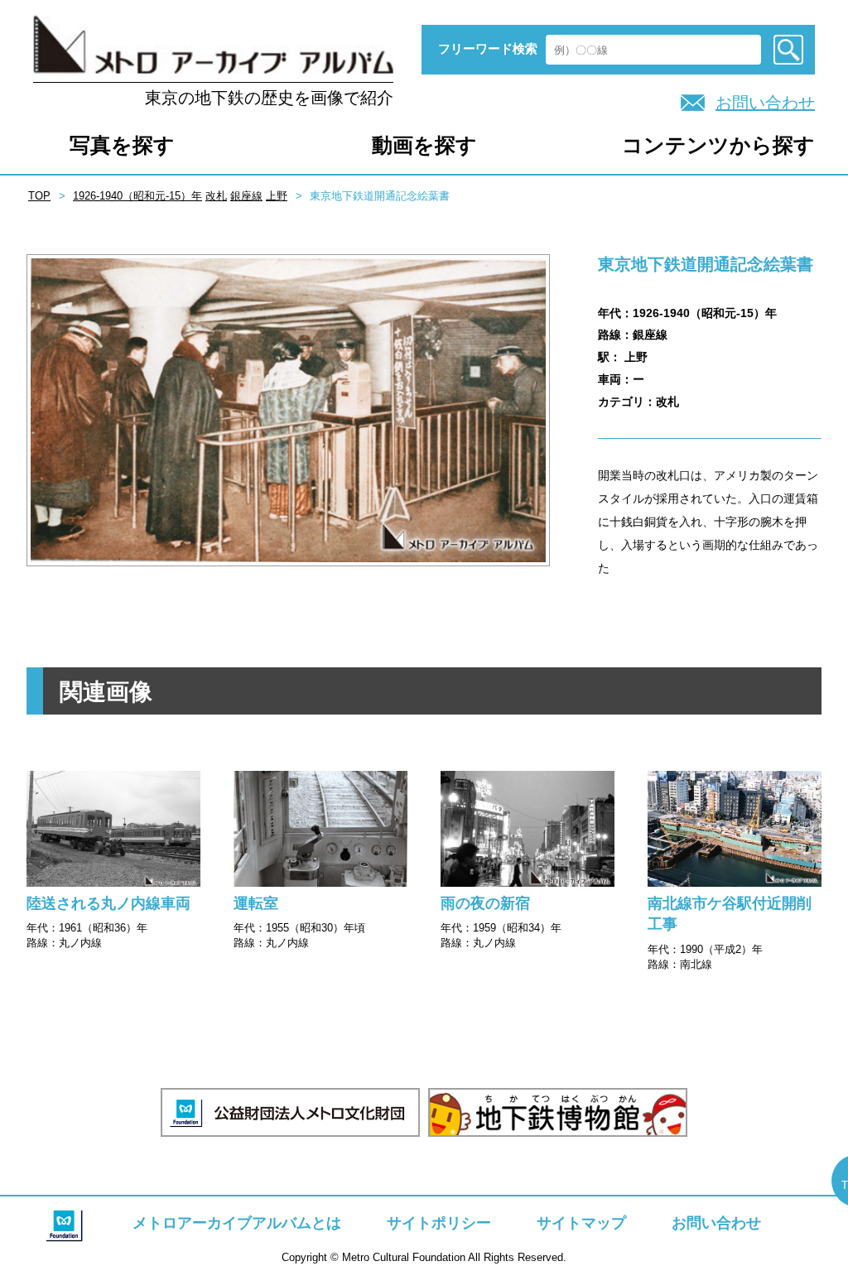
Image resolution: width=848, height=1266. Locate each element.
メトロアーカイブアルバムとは (236, 1223)
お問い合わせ (765, 103)
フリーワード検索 (487, 48)
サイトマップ (581, 1223)
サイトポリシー (439, 1223)
